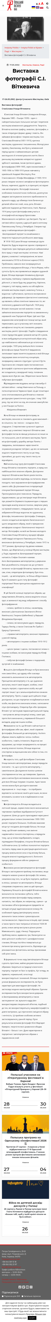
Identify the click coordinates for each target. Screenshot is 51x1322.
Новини (36, 65)
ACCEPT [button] (32, 1318)
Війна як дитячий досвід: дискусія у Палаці (25, 1204)
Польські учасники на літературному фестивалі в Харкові (25, 1078)
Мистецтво (27, 65)
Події (42, 65)
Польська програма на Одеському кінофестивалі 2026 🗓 (25, 1140)
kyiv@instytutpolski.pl (11, 1267)
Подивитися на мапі (11, 1259)
